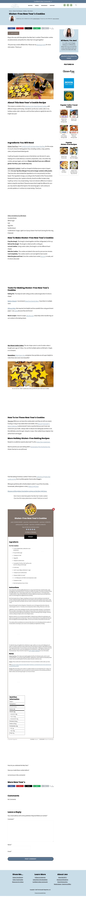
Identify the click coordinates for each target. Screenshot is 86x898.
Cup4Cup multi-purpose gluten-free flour (33, 146)
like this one (30, 316)
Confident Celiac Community (40, 882)
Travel (37, 5)
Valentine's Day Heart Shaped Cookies (36, 106)
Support (52, 5)
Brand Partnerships (62, 882)
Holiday (25, 11)
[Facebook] (67, 5)
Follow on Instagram (40, 877)
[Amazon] (71, 5)
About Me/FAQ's (62, 877)
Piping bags (18, 355)
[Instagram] (64, 5)
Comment (11, 819)
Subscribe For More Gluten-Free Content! (69, 57)
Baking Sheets (12, 301)
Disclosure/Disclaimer (62, 880)
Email (10, 851)
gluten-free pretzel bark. (43, 442)
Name (10, 845)
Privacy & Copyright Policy (40, 893)
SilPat (16, 311)
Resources (44, 5)
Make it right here (33, 486)
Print (30, 537)
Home (10, 11)
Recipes (30, 5)
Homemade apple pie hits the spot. (40, 447)
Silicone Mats (12, 308)
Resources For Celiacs (17, 882)
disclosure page (41, 45)
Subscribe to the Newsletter (40, 880)
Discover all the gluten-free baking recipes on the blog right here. (27, 491)
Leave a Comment (56, 18)
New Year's (30, 11)
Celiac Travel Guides (18, 880)
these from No (29, 301)
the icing (43, 256)
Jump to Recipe (14, 33)
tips (24, 355)
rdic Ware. (36, 301)
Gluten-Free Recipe (18, 877)
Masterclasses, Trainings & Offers (62, 884)
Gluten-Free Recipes (17, 11)
